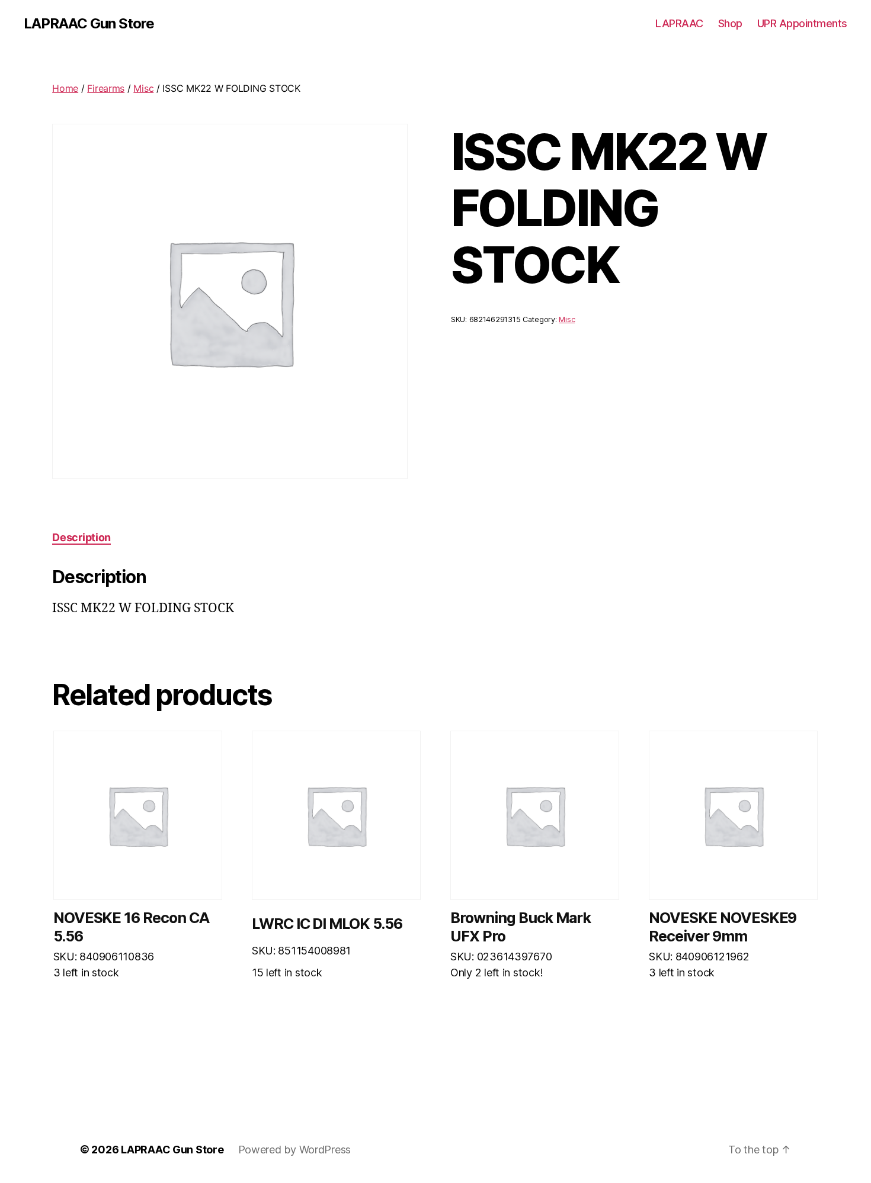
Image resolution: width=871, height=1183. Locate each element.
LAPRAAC (679, 23)
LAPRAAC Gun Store (89, 24)
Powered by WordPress (294, 1149)
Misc (143, 88)
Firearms (105, 88)
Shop (730, 23)
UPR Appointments (802, 23)
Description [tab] (81, 537)
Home (65, 88)
